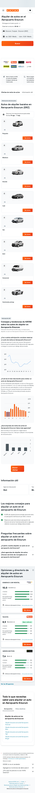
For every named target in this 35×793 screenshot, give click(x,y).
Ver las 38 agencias (7, 684)
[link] (17, 469)
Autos (22, 781)
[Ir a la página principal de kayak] (13, 10)
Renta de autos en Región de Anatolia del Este (16, 785)
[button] (3, 10)
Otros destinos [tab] (20, 709)
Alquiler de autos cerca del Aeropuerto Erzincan (16, 723)
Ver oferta (27, 138)
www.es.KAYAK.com (13, 781)
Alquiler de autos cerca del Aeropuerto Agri (16, 733)
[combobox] (11, 23)
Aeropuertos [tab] (8, 709)
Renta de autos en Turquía (16, 783)
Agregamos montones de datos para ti (16, 768)
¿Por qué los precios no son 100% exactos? (14, 771)
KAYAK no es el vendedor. (11, 764)
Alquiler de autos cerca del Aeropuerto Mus (16, 728)
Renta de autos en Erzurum (16, 787)
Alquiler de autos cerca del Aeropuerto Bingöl (16, 737)
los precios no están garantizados (17, 758)
